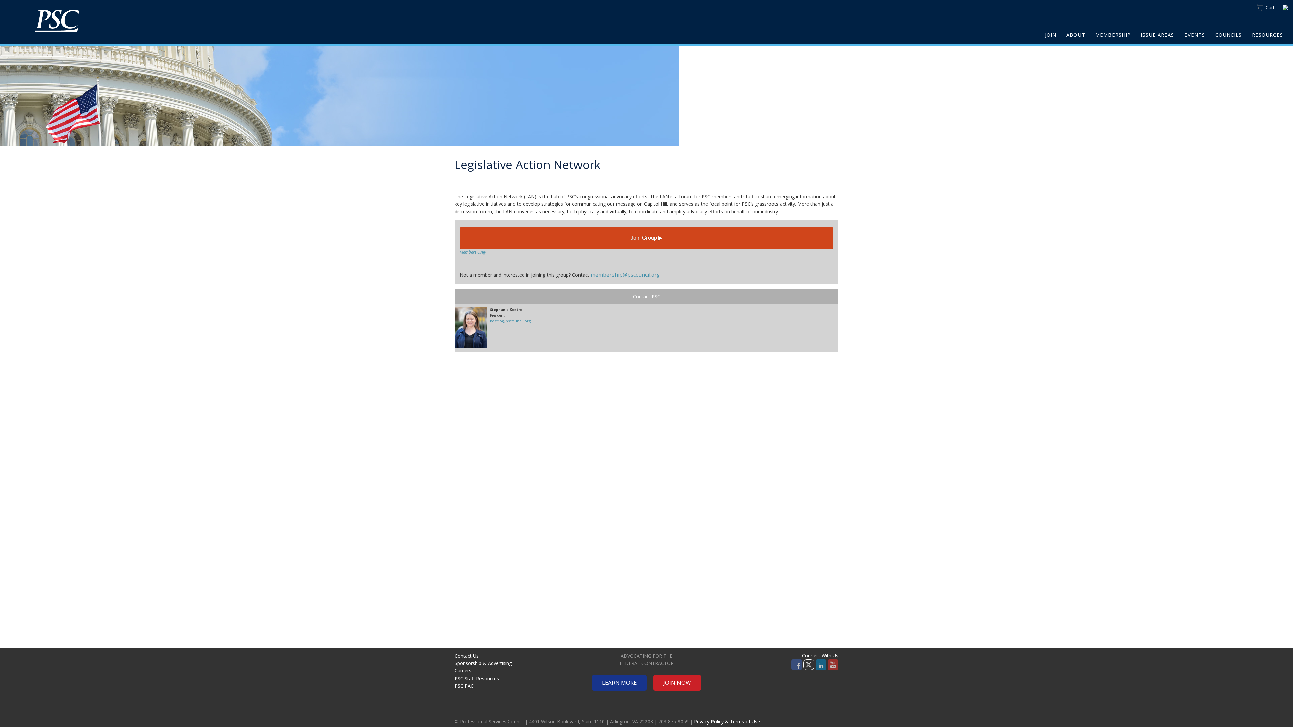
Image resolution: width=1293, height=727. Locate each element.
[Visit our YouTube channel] (833, 664)
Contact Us (467, 656)
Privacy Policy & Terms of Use (727, 721)
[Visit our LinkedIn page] (821, 664)
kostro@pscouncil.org (510, 320)
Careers (463, 670)
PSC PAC (464, 686)
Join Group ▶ (646, 238)
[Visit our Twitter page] (808, 664)
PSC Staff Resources (477, 678)
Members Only (473, 252)
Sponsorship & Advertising (483, 663)
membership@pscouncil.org (625, 274)
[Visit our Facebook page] (796, 664)
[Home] (57, 20)
